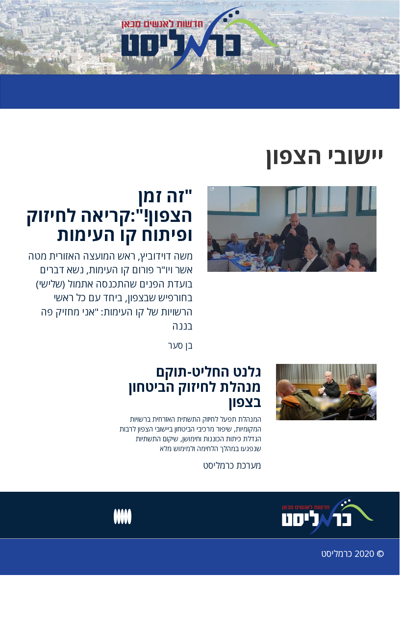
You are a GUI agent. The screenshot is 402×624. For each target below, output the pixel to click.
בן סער (180, 345)
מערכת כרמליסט (232, 465)
